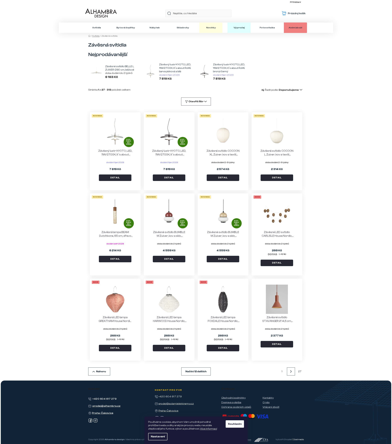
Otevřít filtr (196, 101)
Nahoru (101, 371)
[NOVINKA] (223, 132)
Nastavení (158, 436)
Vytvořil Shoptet (284, 439)
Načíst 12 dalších (196, 371)
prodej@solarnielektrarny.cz (176, 403)
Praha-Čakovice (102, 413)
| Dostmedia (298, 439)
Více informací (208, 428)
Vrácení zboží (271, 407)
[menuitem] (96, 27)
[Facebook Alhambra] (90, 421)
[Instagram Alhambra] (95, 421)
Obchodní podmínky (233, 397)
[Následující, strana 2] (291, 371)
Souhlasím (235, 424)
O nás (266, 402)
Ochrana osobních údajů (236, 407)
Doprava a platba (231, 402)
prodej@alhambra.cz (106, 406)
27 (299, 371)
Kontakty (268, 397)
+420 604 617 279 (104, 398)
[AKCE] (277, 214)
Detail (115, 177)
